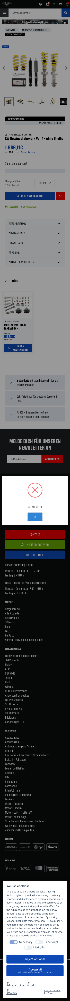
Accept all (35, 970)
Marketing (39, 947)
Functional (51, 942)
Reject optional (35, 959)
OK (35, 516)
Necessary (25, 942)
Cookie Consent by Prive (52, 991)
